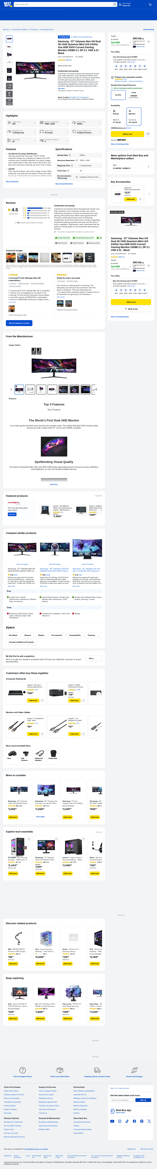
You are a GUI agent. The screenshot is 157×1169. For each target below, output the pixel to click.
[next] (149, 63)
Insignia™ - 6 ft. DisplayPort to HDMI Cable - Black (74, 720)
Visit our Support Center (48, 1091)
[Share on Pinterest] (142, 1121)
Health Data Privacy (59, 1156)
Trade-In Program (10, 1109)
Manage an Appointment (48, 1102)
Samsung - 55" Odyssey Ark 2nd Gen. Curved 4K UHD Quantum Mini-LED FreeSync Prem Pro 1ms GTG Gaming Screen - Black (87, 570)
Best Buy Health (79, 1102)
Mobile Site (131, 1149)
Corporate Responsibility (82, 1129)
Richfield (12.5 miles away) (79, 97)
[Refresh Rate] (70, 155)
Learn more (120, 1112)
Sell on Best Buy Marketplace (84, 1091)
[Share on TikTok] (127, 1121)
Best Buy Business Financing (14, 1137)
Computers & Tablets (19, 29)
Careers (76, 1126)
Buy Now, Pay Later (11, 1133)
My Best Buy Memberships (48, 1122)
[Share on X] (149, 1121)
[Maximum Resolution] (77, 160)
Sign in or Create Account (119, 1088)
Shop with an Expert (46, 1095)
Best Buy (6, 29)
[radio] (118, 117)
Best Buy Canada (147, 1149)
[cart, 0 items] (150, 4)
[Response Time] (72, 166)
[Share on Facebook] (134, 1121)
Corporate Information (81, 1122)
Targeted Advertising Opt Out (123, 1156)
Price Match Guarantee (12, 1102)
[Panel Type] (68, 171)
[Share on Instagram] (120, 1121)
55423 (128, 128)
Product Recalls (9, 1106)
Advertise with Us (79, 1095)
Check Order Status (11, 1091)
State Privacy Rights (48, 1156)
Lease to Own (9, 1129)
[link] (19, 323)
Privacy (28, 1156)
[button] (128, 45)
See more (61, 88)
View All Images (22, 564)
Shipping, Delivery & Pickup (14, 1095)
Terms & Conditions (136, 81)
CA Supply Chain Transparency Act (138, 1156)
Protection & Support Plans (49, 1106)
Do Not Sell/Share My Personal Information (77, 1156)
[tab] (13, 635)
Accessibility (8, 1156)
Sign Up (143, 1100)
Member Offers (44, 1129)
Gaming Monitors (46, 29)
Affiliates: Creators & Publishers (84, 1098)
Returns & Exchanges (12, 1098)
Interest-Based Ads (36, 1156)
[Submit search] (114, 4)
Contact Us (43, 1113)
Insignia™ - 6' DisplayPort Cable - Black (35, 719)
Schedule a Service (46, 1098)
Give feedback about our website (36, 1149)
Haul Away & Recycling (47, 1109)
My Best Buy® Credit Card (13, 1122)
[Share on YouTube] (112, 1121)
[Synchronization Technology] (77, 177)
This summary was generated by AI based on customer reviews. (75, 232)
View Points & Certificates (48, 1126)
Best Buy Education (80, 1106)
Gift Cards (7, 1113)
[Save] (148, 134)
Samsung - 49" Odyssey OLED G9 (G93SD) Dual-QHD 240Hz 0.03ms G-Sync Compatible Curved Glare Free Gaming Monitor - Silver (54, 570)
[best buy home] (8, 4)
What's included (121, 81)
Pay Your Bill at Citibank (12, 1126)
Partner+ (76, 1113)
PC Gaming (34, 29)
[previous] (112, 63)
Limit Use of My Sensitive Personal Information (102, 1156)
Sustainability (78, 1133)
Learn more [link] (131, 286)
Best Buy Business (80, 1109)
